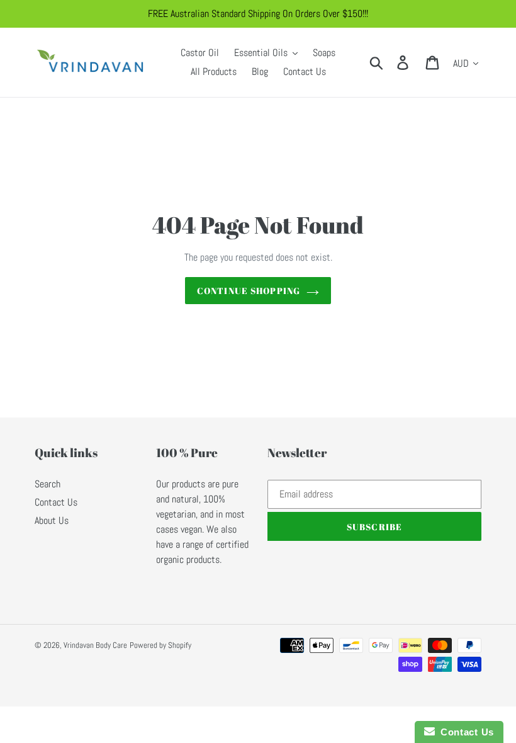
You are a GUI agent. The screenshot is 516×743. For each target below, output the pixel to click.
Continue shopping (248, 291)
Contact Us (56, 502)
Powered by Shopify (160, 645)
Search (47, 484)
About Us (52, 520)
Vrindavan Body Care (95, 645)
